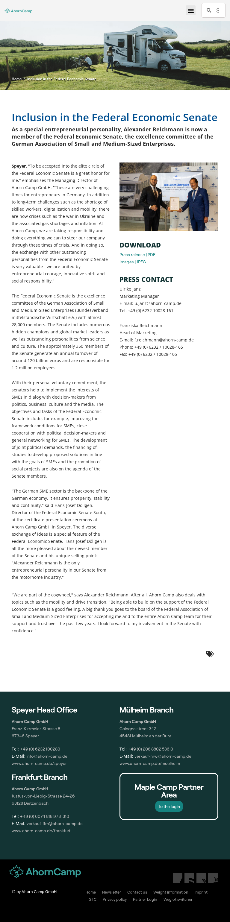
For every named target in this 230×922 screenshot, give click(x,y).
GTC (92, 899)
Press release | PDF (137, 254)
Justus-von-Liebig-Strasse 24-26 (43, 795)
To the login (169, 806)
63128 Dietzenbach (30, 803)
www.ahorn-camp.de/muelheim (149, 763)
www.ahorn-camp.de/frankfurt (41, 830)
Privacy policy (115, 899)
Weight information (170, 892)
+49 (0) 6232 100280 (40, 748)
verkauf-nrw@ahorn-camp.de (162, 756)
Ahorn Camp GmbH (30, 788)
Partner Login (145, 899)
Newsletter (111, 892)
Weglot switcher (178, 899)
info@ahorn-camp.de (46, 756)
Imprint (201, 892)
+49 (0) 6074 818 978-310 (44, 816)
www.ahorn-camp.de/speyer (39, 763)
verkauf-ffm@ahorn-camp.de (55, 823)
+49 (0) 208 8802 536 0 (150, 748)
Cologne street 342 (137, 728)
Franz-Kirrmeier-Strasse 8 (36, 728)
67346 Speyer (25, 735)
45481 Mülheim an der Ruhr (145, 735)
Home (90, 892)
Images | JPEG (132, 261)
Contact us (137, 892)
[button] (191, 10)
